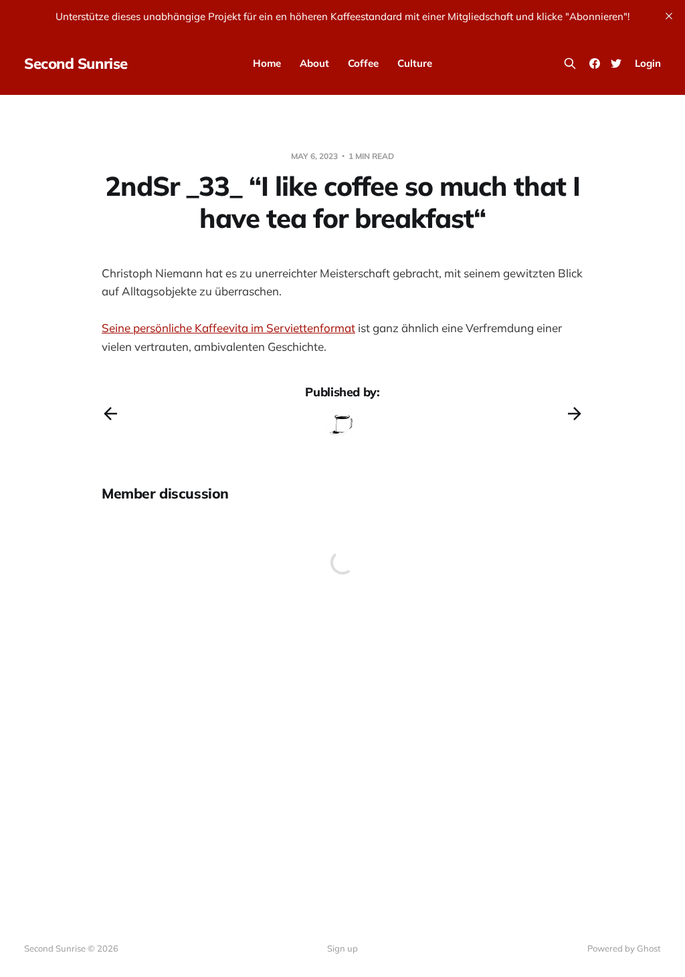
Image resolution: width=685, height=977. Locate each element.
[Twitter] (616, 63)
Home (267, 63)
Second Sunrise (76, 63)
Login (648, 63)
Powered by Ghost (624, 948)
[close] (669, 16)
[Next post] (574, 414)
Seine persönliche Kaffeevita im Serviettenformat (228, 328)
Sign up (342, 948)
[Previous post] (110, 414)
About (314, 63)
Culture (414, 63)
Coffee (363, 63)
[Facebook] (594, 63)
